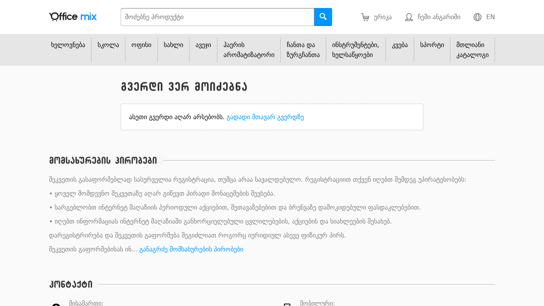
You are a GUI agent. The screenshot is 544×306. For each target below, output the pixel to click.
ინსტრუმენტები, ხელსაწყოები (355, 50)
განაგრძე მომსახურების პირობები (191, 249)
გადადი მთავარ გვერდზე (265, 117)
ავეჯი (203, 45)
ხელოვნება (68, 45)
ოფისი (141, 45)
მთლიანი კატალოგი (472, 50)
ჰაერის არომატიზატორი (248, 50)
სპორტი (432, 45)
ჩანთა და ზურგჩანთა (303, 50)
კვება (400, 45)
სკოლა (108, 45)
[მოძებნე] (323, 17)
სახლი (173, 45)
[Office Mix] (73, 17)
